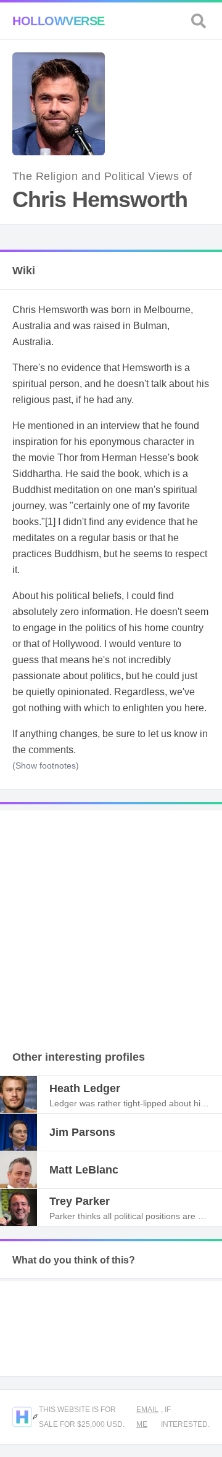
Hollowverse (58, 21)
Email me (147, 1417)
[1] (50, 521)
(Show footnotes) (45, 765)
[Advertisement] (111, 921)
